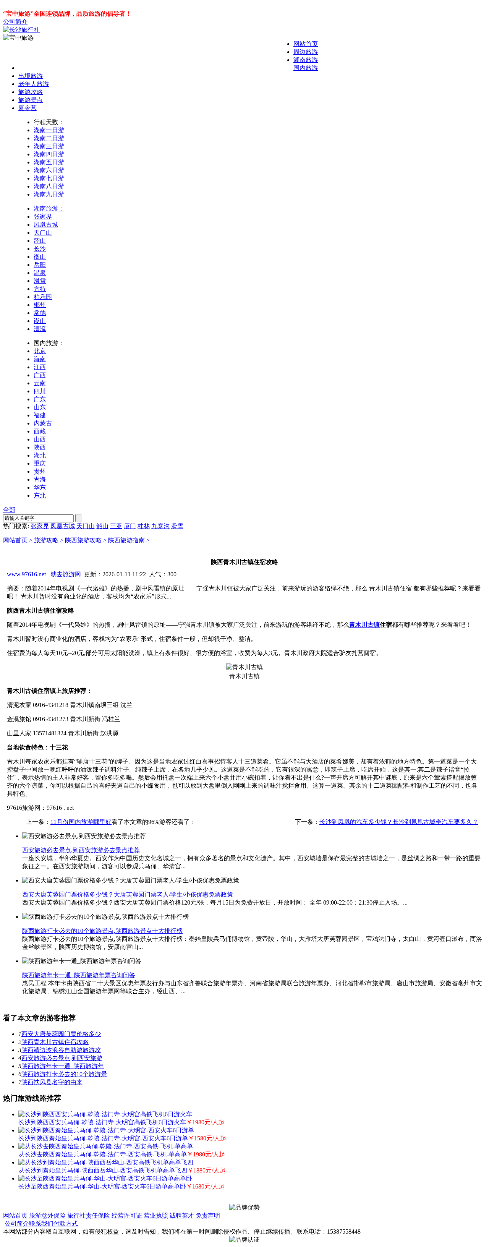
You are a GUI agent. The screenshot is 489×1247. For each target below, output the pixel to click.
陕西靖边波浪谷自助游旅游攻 (61, 1050)
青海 (40, 479)
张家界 (43, 216)
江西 (40, 367)
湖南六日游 (49, 170)
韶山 (40, 240)
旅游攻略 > (49, 540)
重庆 (40, 463)
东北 (40, 495)
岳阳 (40, 264)
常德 (40, 313)
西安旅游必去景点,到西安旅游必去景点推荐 (81, 850)
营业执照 (156, 1215)
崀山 (40, 321)
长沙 (40, 248)
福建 (40, 415)
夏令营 (27, 108)
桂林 (144, 526)
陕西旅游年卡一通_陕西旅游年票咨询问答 (78, 975)
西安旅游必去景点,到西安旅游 (61, 1058)
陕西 (40, 447)
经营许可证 (127, 1215)
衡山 (40, 256)
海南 (40, 359)
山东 (40, 407)
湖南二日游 (49, 138)
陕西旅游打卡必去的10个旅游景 (64, 1074)
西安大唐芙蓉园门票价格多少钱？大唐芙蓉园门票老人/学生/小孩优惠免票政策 (127, 894)
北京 (40, 351)
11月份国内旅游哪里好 (81, 822)
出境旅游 (30, 76)
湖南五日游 (49, 162)
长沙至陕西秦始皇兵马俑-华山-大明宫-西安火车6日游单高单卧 (102, 1186)
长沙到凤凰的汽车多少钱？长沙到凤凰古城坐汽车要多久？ (398, 822)
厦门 (130, 526)
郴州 (40, 305)
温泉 (40, 272)
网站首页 (305, 44)
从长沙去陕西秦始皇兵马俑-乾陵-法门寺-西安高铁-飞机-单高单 (102, 1154)
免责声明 (208, 1215)
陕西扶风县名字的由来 (52, 1082)
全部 (9, 509)
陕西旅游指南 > (129, 540)
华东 (40, 487)
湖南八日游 (49, 186)
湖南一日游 (49, 130)
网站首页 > (18, 540)
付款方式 (65, 1223)
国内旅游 (305, 68)
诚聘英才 (182, 1215)
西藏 (40, 431)
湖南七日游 (49, 178)
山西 (40, 439)
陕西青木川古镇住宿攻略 (55, 1042)
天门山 (43, 232)
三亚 (116, 526)
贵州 (40, 471)
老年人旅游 (33, 84)
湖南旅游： (49, 208)
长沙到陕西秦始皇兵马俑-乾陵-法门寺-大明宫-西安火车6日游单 (103, 1138)
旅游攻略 (30, 92)
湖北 (40, 455)
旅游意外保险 (47, 1215)
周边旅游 (305, 52)
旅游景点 (30, 100)
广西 (40, 375)
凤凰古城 (46, 224)
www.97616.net (26, 574)
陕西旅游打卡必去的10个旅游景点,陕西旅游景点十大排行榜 (102, 931)
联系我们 (41, 1223)
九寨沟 (160, 526)
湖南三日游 (49, 146)
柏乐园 (43, 297)
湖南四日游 (49, 154)
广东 (40, 399)
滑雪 (40, 280)
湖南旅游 (305, 60)
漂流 (40, 329)
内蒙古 (43, 423)
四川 (40, 391)
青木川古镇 (364, 624)
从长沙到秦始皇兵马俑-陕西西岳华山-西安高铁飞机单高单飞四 (102, 1170)
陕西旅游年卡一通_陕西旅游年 (62, 1066)
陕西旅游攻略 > (86, 540)
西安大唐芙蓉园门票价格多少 (61, 1034)
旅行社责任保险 (88, 1215)
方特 (40, 288)
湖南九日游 (49, 194)
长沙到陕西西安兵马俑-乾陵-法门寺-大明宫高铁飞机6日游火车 (102, 1122)
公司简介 (15, 21)
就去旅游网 (65, 574)
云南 (40, 383)
